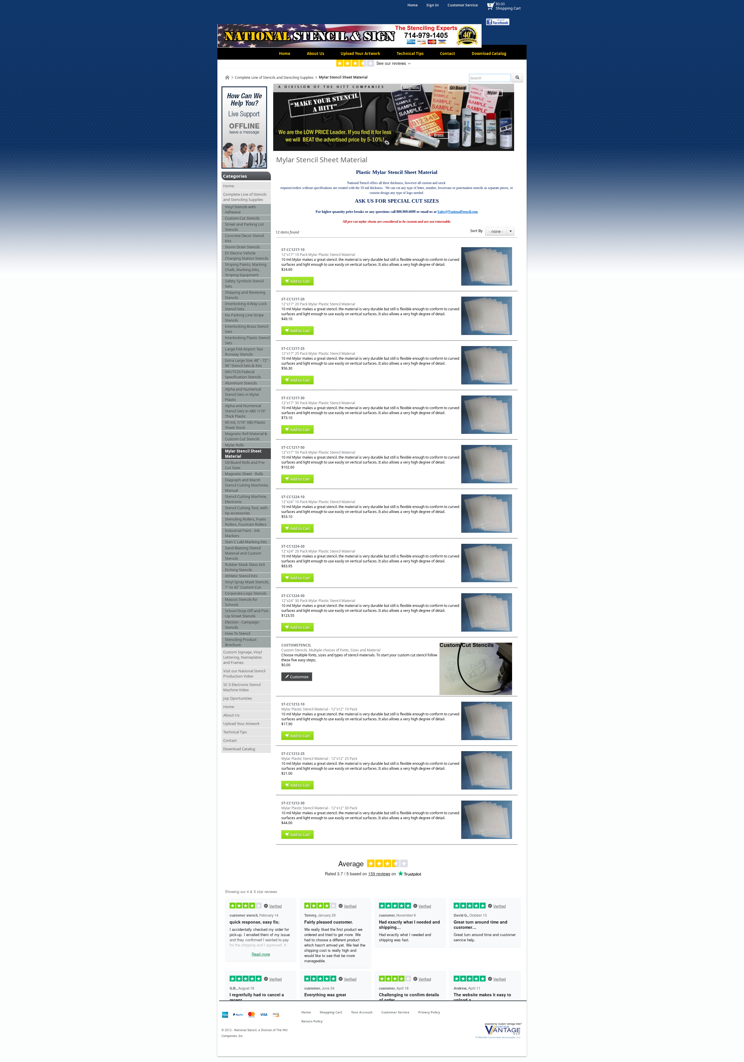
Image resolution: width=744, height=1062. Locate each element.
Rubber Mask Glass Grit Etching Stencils (245, 567)
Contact (447, 53)
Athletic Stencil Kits (241, 575)
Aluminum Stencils (241, 383)
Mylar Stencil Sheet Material (243, 453)
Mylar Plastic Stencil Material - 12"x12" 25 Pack (319, 758)
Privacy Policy (429, 1012)
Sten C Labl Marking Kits (246, 541)
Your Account (362, 1012)
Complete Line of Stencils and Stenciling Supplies (274, 77)
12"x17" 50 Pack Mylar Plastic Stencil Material (318, 452)
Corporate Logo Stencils (246, 593)
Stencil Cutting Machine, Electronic (246, 499)
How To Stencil (237, 633)
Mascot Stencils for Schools (241, 602)
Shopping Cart (508, 8)
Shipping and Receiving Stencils (245, 295)
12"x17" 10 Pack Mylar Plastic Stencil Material (318, 254)
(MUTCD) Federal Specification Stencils (243, 374)
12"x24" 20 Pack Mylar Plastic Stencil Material (318, 551)
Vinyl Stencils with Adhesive (240, 209)
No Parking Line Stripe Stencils (244, 317)
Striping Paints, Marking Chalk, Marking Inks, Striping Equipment (246, 269)
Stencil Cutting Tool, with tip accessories (246, 510)
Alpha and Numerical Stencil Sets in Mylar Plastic (243, 394)
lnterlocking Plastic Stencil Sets (247, 340)
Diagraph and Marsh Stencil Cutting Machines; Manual (247, 485)
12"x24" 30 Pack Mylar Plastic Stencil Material (318, 600)
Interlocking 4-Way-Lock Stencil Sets (246, 306)
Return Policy (312, 1021)
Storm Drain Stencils (242, 247)
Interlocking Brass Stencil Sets (246, 329)
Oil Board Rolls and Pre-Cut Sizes (245, 465)
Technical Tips (410, 53)
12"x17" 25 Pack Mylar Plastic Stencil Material (318, 353)
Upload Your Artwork (360, 53)
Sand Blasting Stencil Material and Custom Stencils (243, 553)
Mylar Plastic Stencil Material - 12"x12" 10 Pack (319, 709)
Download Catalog (489, 53)
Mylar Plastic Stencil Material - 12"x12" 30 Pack (319, 808)
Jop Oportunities (237, 698)
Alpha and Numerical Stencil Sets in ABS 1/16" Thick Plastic (245, 411)
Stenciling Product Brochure (241, 642)
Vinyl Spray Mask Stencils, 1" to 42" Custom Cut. (247, 584)
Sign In (432, 5)
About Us (315, 53)
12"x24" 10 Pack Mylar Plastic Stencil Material (318, 501)
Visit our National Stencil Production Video (244, 673)
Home (412, 5)
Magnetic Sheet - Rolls (244, 473)
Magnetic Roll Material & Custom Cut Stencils (246, 436)
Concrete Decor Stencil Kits (244, 238)
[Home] (227, 77)
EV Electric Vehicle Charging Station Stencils (246, 255)
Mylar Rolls (234, 445)
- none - (496, 231)
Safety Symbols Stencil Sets (244, 283)
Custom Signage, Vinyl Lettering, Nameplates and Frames (242, 657)
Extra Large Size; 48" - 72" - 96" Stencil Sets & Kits (247, 363)
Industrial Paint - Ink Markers (242, 533)
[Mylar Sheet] (486, 249)
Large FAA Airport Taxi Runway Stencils (244, 351)
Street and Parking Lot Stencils (244, 227)
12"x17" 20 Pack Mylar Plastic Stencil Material (318, 304)
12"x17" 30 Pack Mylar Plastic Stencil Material (318, 402)
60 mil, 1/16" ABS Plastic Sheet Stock (245, 425)
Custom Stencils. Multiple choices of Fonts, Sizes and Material (330, 650)
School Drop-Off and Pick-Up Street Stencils (247, 613)
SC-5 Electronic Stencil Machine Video (242, 687)
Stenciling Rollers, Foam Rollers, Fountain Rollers (246, 521)
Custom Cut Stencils (242, 218)
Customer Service (463, 5)
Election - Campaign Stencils (242, 624)
